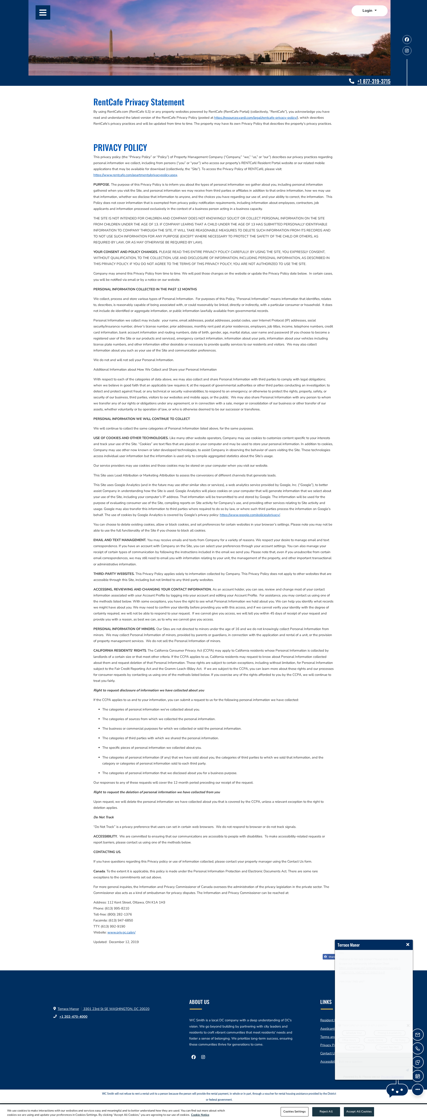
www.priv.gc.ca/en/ (121, 932)
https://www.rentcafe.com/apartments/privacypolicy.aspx (135, 175)
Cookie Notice (200, 1115)
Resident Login (331, 1020)
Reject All (326, 1112)
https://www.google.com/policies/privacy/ (250, 515)
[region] (213, 1112)
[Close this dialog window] (408, 945)
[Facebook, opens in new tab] (407, 39)
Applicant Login (332, 1028)
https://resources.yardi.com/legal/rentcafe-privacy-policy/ (255, 117)
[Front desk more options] (418, 1090)
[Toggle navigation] (43, 12)
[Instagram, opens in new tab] (407, 50)
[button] (369, 10)
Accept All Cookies (359, 1112)
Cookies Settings (294, 1112)
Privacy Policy (330, 1045)
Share (331, 956)
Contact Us (328, 1053)
